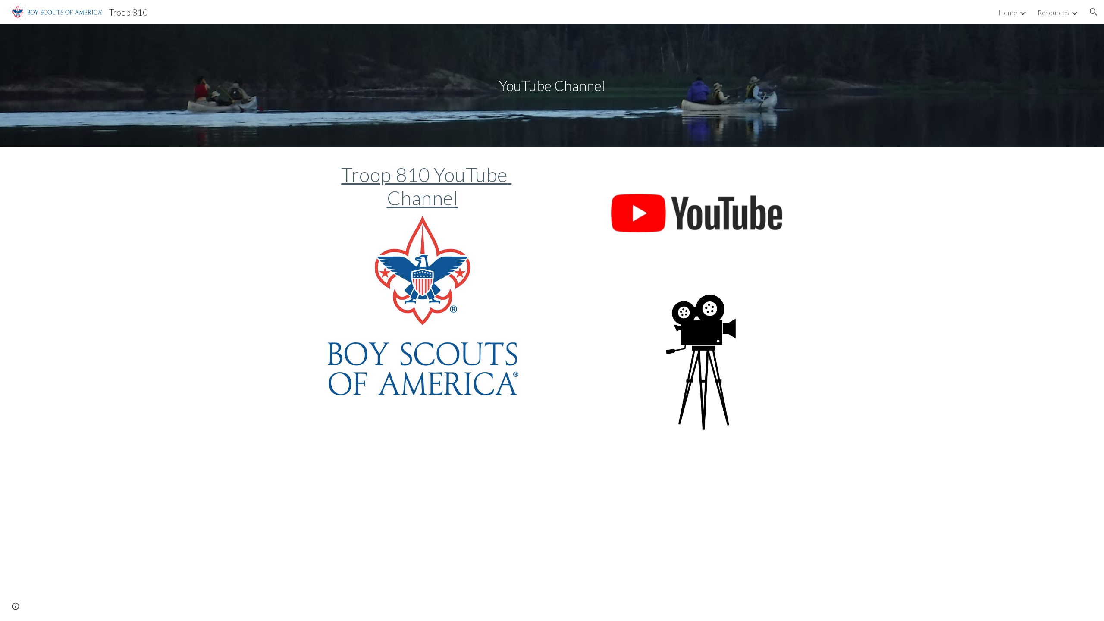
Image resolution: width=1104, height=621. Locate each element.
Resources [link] (1053, 12)
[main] (552, 85)
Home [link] (1007, 12)
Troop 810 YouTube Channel (426, 186)
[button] (1093, 12)
